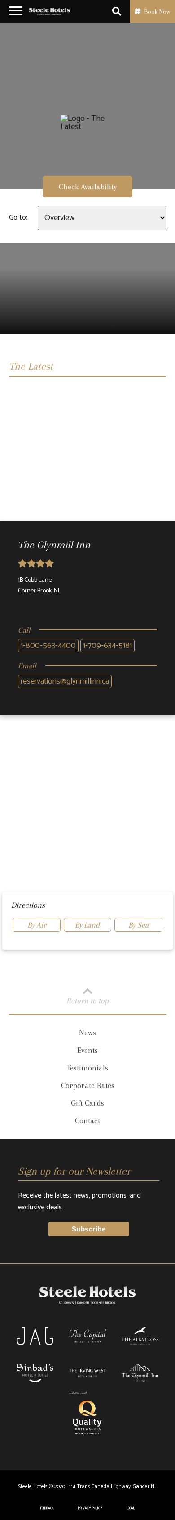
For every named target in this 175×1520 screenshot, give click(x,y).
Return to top (87, 1000)
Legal (131, 1508)
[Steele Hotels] (49, 12)
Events (87, 1050)
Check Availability (88, 186)
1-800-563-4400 (48, 645)
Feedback (47, 1508)
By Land (87, 924)
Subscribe (88, 1229)
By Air (36, 924)
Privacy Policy (90, 1508)
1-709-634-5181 (107, 645)
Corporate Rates (87, 1085)
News (87, 1032)
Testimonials (87, 1067)
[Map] (87, 810)
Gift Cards (87, 1102)
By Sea (138, 924)
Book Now (156, 11)
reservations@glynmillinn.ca (65, 681)
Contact (87, 1120)
